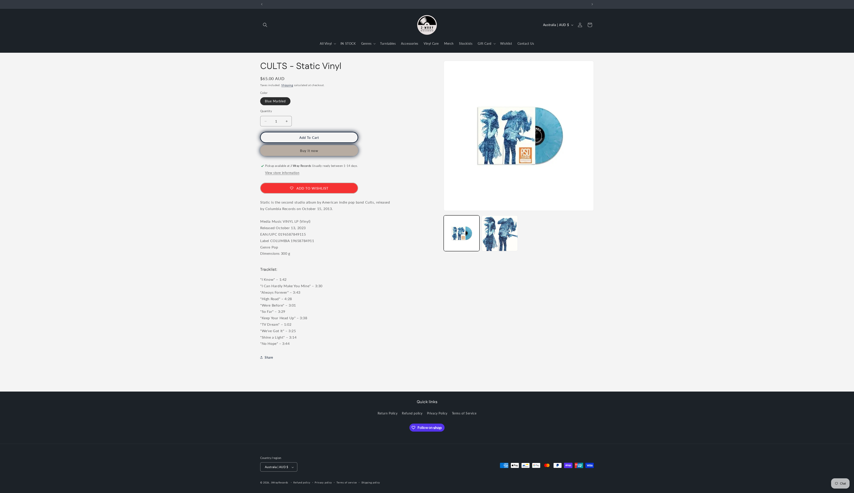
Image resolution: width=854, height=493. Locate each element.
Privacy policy (323, 482)
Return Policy (388, 413)
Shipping (287, 85)
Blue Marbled (275, 101)
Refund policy (412, 413)
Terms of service (346, 482)
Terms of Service (464, 413)
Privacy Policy (437, 413)
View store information (282, 173)
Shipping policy (370, 482)
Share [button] (269, 357)
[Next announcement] (592, 4)
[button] (265, 25)
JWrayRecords (279, 482)
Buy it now (309, 151)
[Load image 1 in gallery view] (461, 233)
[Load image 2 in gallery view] (500, 233)
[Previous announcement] (262, 4)
